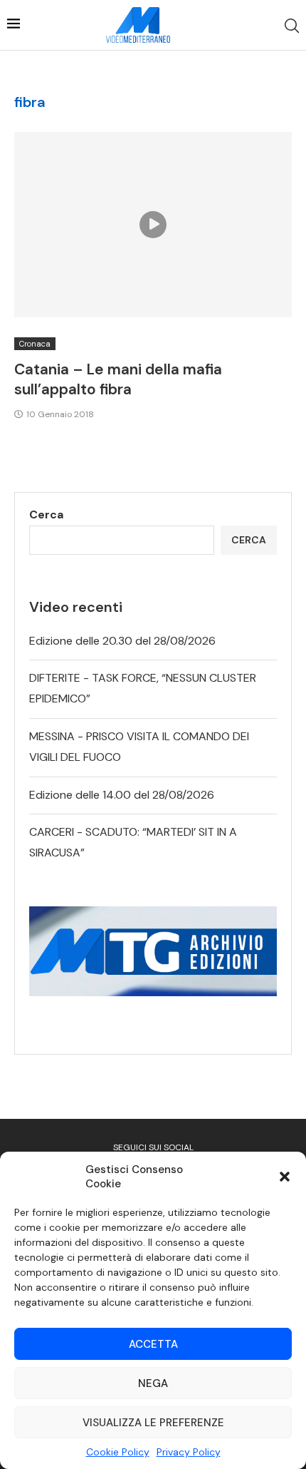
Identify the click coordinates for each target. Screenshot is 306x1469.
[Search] (292, 26)
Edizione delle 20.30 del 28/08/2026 (122, 640)
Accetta (153, 1344)
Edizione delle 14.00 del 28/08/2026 (121, 794)
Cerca (46, 514)
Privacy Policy (189, 1451)
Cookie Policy (117, 1451)
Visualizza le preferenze (153, 1423)
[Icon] (153, 225)
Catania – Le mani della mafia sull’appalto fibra (118, 379)
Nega (153, 1383)
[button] (285, 1176)
